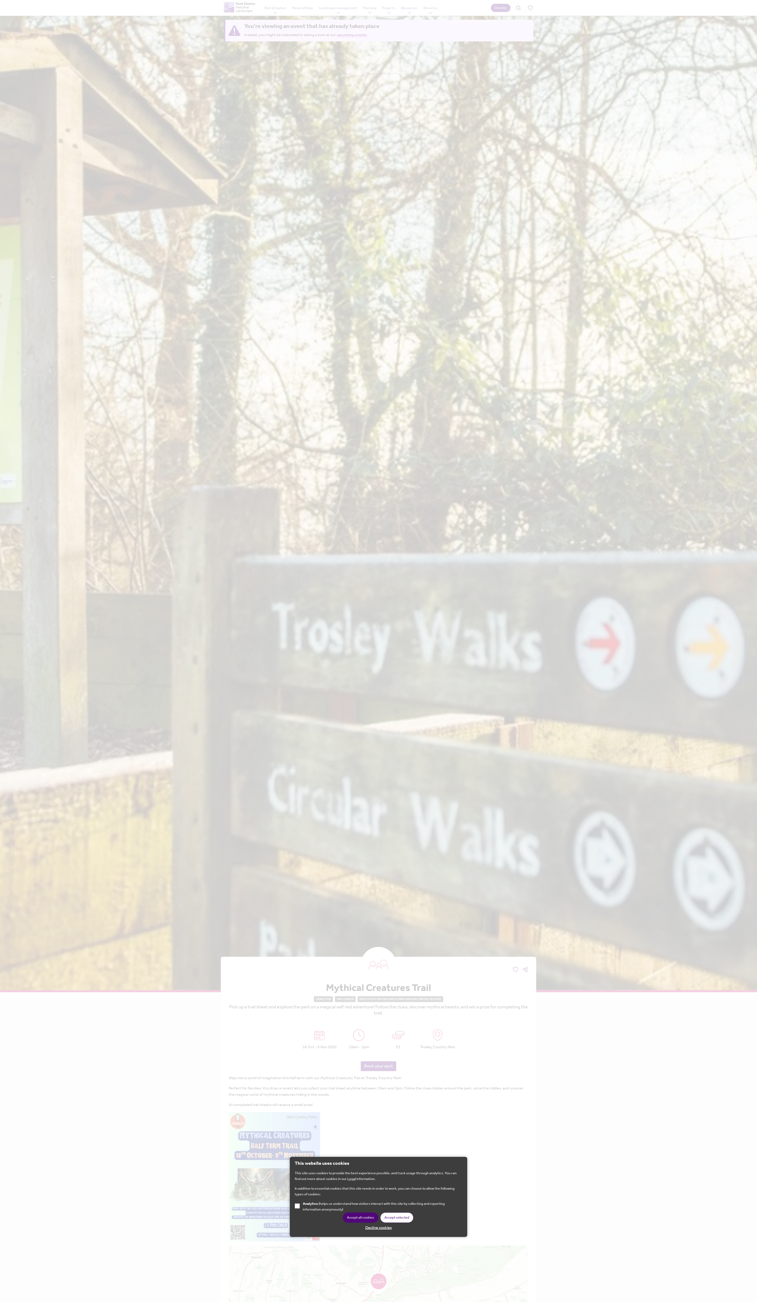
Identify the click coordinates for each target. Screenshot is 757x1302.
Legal (351, 1179)
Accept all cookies (360, 1217)
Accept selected (396, 1217)
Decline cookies (378, 1228)
